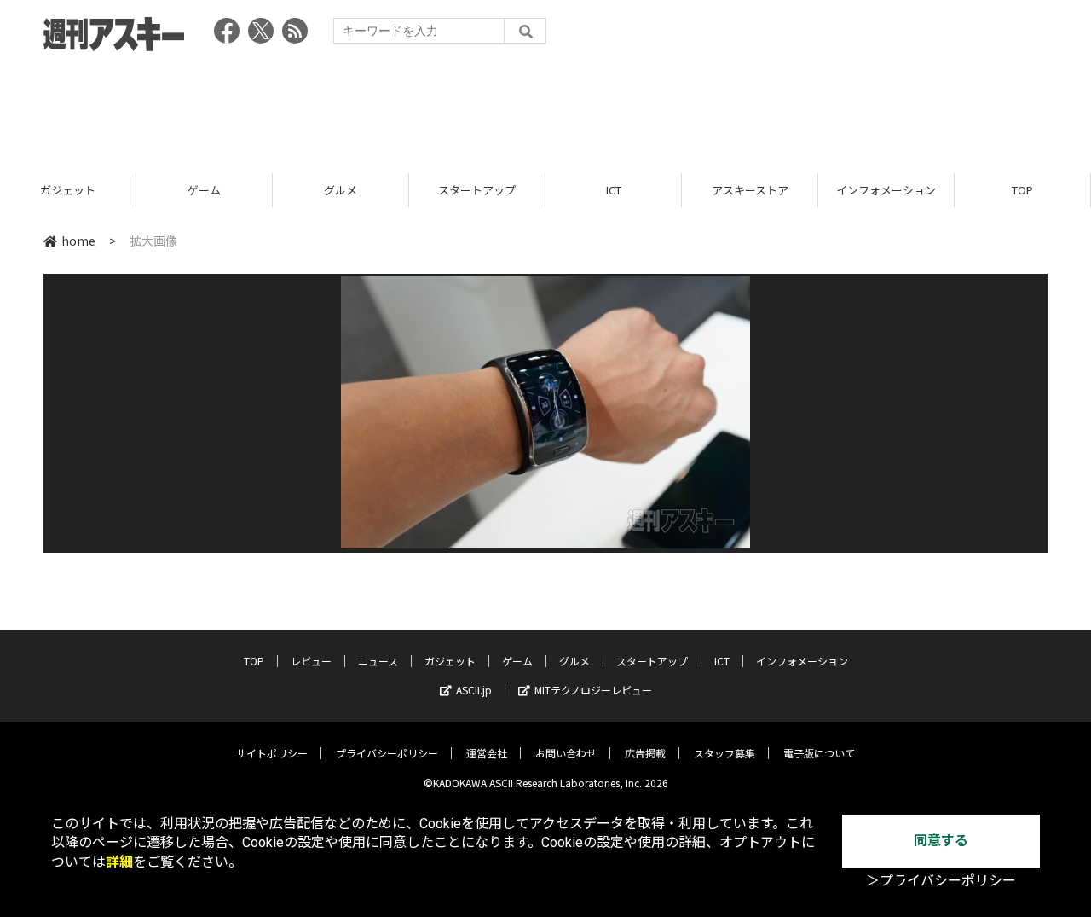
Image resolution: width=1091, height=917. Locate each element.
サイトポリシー (272, 753)
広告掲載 (645, 753)
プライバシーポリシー (387, 753)
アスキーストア (750, 190)
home (78, 240)
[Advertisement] (545, 106)
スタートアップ (477, 190)
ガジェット (67, 190)
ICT (613, 190)
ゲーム (204, 190)
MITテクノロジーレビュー (593, 689)
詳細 (119, 862)
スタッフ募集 (724, 753)
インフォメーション (886, 190)
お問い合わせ (566, 753)
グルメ (340, 190)
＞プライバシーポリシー (941, 881)
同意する (941, 841)
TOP (1022, 190)
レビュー (311, 660)
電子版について (819, 753)
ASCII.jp (474, 689)
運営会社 (486, 753)
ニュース (378, 660)
